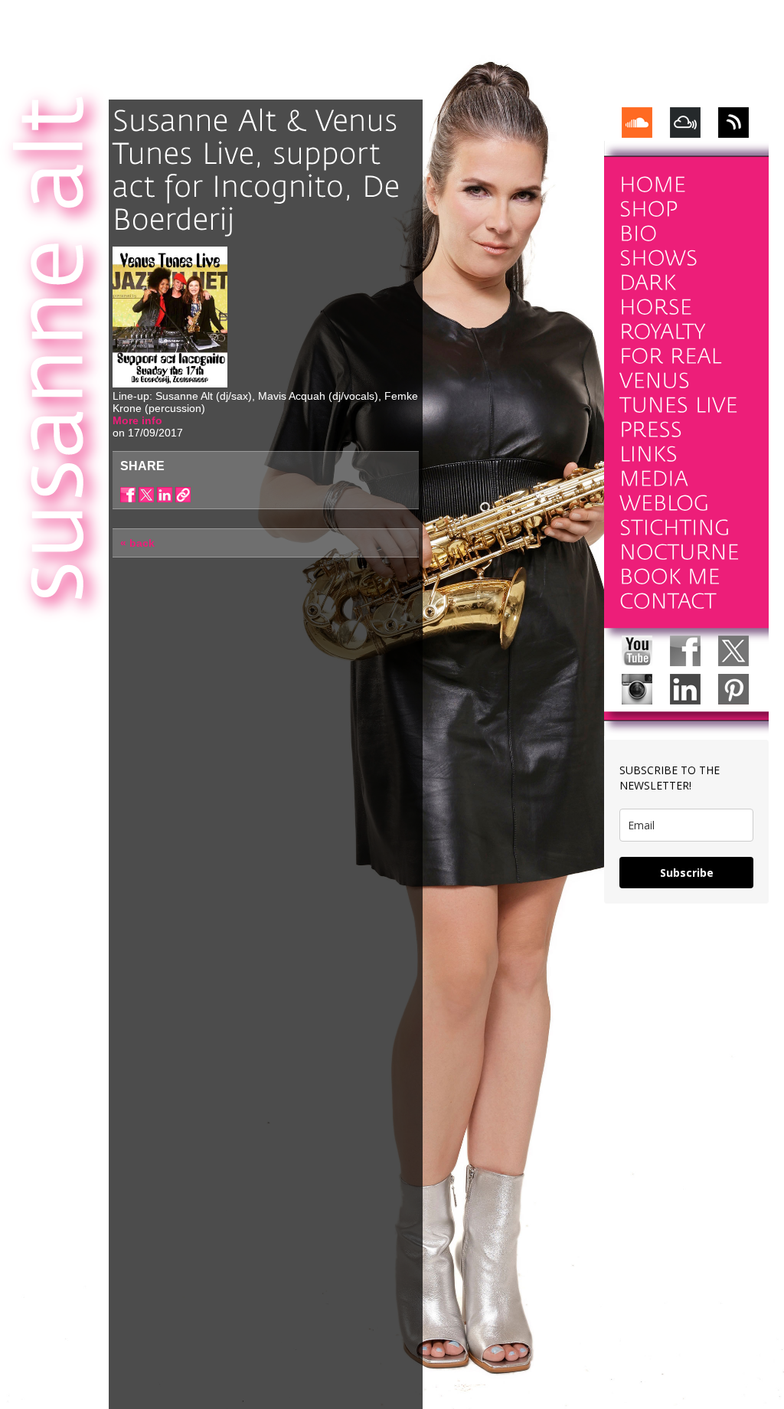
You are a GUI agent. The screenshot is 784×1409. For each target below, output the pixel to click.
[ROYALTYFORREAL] (670, 344)
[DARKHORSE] (655, 295)
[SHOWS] (658, 258)
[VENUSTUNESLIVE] (678, 393)
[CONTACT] (668, 601)
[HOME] (652, 185)
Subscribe (687, 872)
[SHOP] (648, 209)
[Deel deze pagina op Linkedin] (164, 494)
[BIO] (638, 234)
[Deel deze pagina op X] (146, 494)
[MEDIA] (653, 479)
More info (137, 420)
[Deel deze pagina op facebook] (128, 494)
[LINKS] (648, 454)
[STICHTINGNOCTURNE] (679, 540)
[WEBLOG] (664, 503)
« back (137, 543)
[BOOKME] (669, 577)
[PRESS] (650, 430)
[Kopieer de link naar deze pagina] (183, 494)
